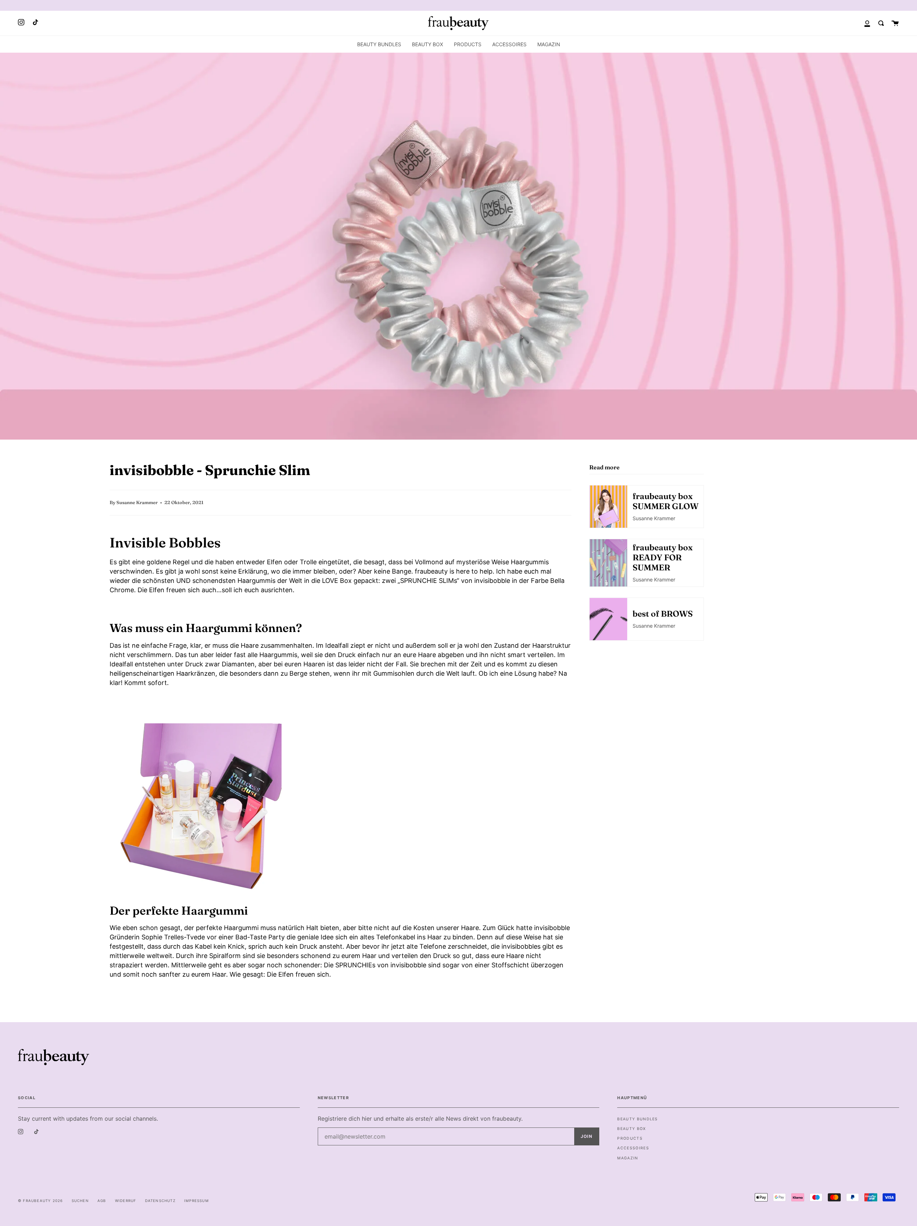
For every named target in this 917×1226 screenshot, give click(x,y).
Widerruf (125, 1200)
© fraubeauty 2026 (40, 1200)
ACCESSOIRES (633, 1148)
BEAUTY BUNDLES (637, 1119)
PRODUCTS (630, 1138)
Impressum (196, 1200)
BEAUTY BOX (631, 1128)
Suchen (80, 1200)
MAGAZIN (627, 1158)
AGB (101, 1200)
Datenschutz (160, 1200)
